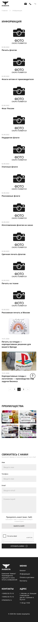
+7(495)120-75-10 (8, 593)
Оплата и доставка (27, 577)
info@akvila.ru (7, 600)
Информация (25, 574)
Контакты (23, 581)
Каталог (23, 570)
